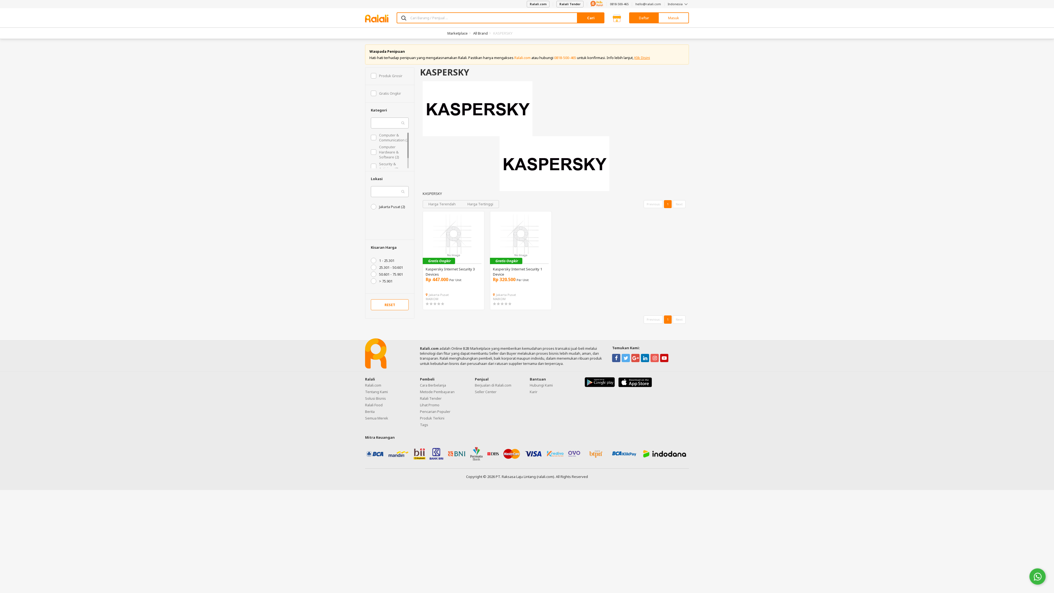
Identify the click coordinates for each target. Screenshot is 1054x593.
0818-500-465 (619, 4)
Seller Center (486, 391)
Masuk (673, 17)
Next (679, 204)
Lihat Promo (429, 404)
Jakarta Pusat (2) (392, 206)
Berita (370, 411)
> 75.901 (386, 281)
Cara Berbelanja (433, 385)
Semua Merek (376, 418)
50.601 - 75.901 (391, 274)
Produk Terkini (432, 418)
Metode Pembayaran (437, 391)
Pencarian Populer (435, 411)
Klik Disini (642, 57)
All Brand (480, 33)
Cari (591, 17)
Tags (424, 424)
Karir (533, 391)
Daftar (644, 17)
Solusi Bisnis (375, 398)
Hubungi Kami (541, 385)
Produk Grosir (390, 75)
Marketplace (457, 33)
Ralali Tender (570, 4)
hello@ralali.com (648, 4)
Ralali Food (374, 404)
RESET (390, 304)
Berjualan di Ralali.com (493, 385)
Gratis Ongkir (390, 93)
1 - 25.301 (386, 260)
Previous (653, 204)
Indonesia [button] (675, 4)
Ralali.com (538, 4)
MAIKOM (432, 299)
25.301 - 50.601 (391, 267)
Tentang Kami (376, 391)
